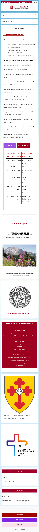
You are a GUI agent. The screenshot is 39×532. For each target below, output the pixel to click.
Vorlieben (19, 525)
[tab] (9, 145)
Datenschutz (17, 529)
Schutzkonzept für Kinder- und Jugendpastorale (16, 501)
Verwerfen (19, 520)
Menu (4, 15)
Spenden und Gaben (8, 481)
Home (3, 21)
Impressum (23, 529)
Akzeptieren (19, 515)
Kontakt (4, 477)
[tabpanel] (19, 179)
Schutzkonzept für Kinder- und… (22, 2)
